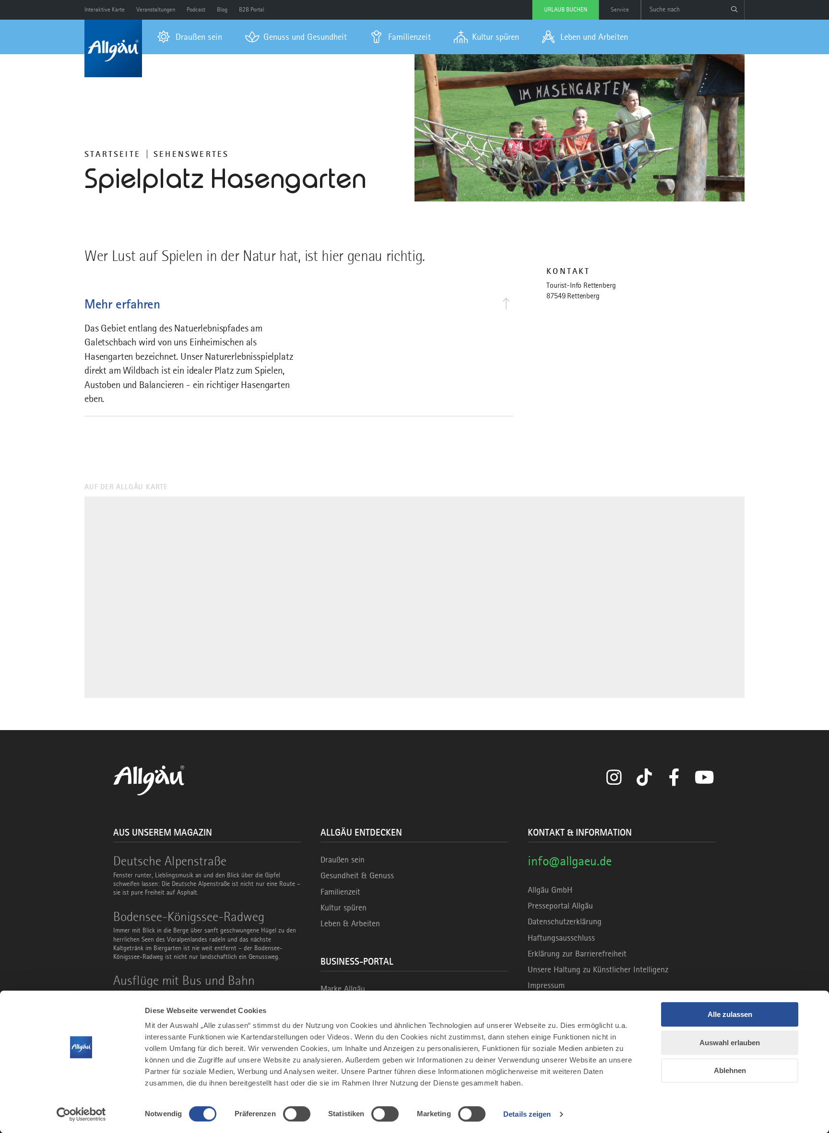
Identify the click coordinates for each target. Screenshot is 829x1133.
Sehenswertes (191, 154)
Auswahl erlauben (729, 1043)
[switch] (296, 1113)
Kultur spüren (343, 907)
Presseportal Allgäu (560, 905)
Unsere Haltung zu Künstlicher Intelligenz (598, 969)
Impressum (546, 985)
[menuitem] (190, 37)
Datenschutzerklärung (565, 921)
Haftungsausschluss (561, 938)
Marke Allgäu (342, 988)
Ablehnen (730, 1070)
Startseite (112, 154)
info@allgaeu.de (570, 860)
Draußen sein (342, 859)
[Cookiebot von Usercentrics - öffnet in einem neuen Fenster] (81, 1114)
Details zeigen (527, 1114)
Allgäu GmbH (550, 890)
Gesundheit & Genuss (357, 875)
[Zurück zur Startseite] (113, 48)
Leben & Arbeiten (350, 923)
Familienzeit (340, 892)
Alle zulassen (730, 1014)
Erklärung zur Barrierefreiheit (577, 953)
